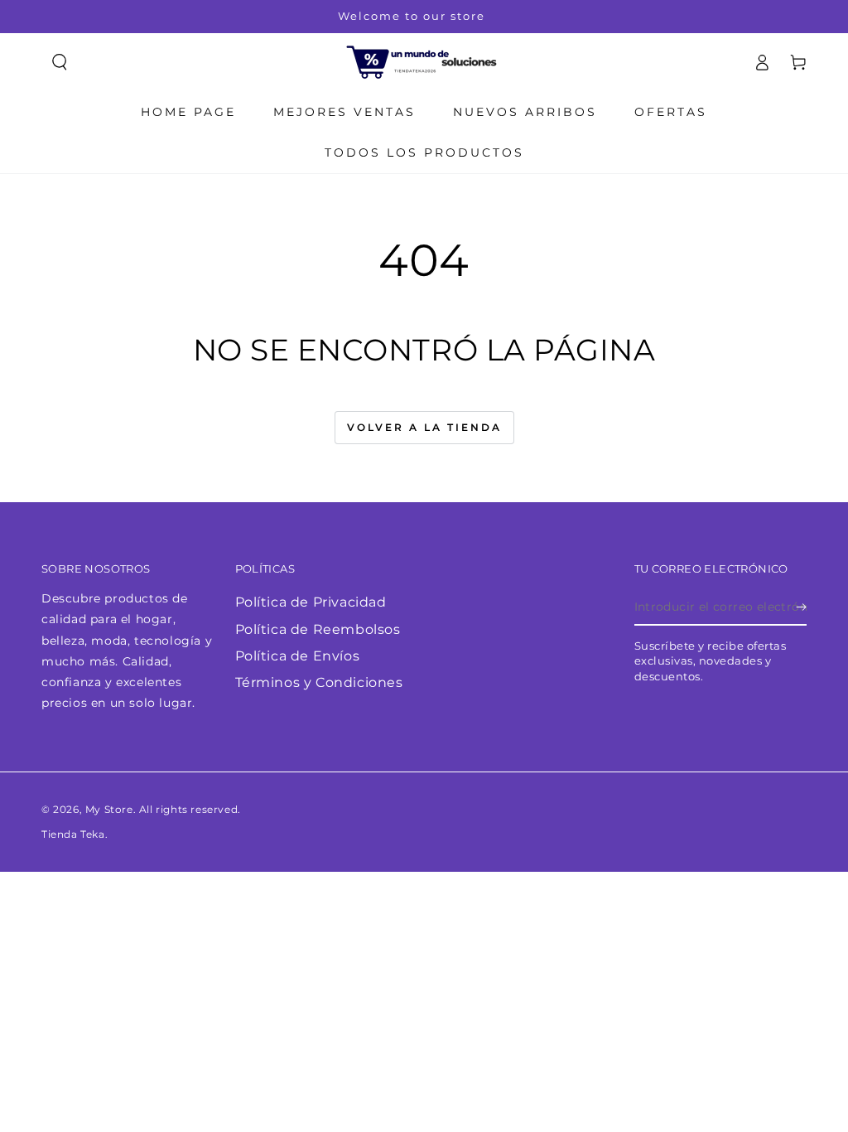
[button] (59, 62)
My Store (109, 809)
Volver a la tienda (424, 427)
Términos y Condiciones (319, 682)
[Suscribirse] (801, 606)
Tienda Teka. (74, 834)
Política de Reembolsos (318, 629)
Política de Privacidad (311, 602)
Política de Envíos (297, 656)
